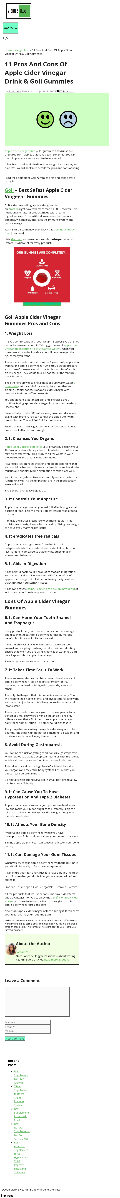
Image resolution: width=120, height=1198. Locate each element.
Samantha (22, 952)
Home (8, 50)
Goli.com (16, 239)
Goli (9, 190)
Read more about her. (57, 959)
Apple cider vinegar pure (20, 151)
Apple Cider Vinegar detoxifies (23, 446)
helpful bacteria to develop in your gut (51, 589)
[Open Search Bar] (5, 38)
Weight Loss (22, 50)
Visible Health (19, 1189)
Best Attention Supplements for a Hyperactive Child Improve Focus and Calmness (22, 1157)
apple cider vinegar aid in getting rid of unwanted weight (41, 346)
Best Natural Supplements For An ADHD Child (22, 1131)
